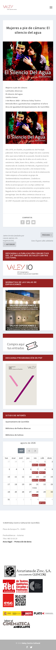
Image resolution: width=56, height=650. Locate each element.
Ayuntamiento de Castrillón (17, 421)
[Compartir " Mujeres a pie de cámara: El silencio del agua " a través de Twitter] (28, 222)
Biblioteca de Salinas (15, 435)
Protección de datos (23, 541)
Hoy (21, 450)
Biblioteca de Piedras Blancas (18, 428)
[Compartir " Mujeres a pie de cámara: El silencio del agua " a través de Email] (33, 222)
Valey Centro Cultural (31, 643)
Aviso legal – (8, 541)
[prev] (29, 451)
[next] (35, 451)
